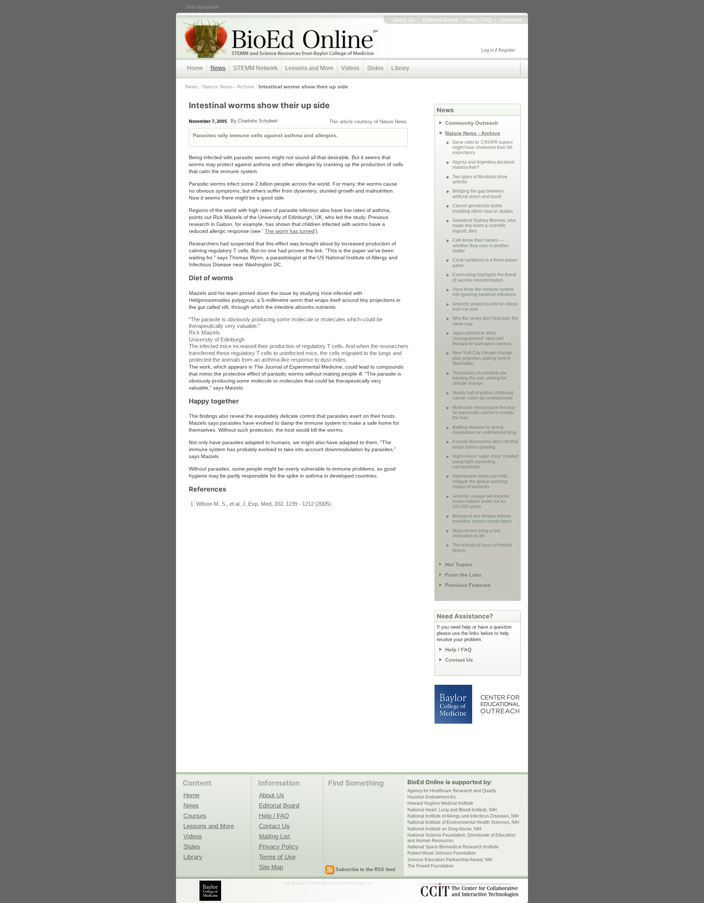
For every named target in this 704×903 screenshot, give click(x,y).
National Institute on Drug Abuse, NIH (444, 828)
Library (400, 68)
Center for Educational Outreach (499, 704)
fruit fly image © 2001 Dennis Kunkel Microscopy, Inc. (329, 883)
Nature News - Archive (228, 86)
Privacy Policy (278, 846)
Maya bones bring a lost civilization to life (476, 533)
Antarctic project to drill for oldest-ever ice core (485, 306)
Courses (194, 815)
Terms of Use (277, 856)
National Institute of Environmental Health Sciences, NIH (463, 822)
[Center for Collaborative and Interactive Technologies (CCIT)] (469, 890)
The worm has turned (290, 231)
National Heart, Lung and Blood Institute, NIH (452, 809)
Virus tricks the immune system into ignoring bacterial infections (484, 292)
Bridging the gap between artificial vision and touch (478, 194)
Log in (487, 50)
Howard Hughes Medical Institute (440, 803)
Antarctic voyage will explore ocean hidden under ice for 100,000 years (480, 501)
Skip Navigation (202, 7)
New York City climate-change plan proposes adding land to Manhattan (482, 358)
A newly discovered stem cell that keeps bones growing (485, 444)
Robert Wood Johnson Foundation (441, 853)
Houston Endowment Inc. (432, 797)
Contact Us (459, 660)
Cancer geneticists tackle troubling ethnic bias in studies (482, 208)
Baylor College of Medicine (453, 704)
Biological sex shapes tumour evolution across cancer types (481, 518)
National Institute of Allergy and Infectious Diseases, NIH (463, 816)
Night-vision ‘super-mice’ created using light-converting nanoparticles (485, 461)
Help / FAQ (478, 20)
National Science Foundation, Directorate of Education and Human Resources (461, 838)
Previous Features (468, 585)
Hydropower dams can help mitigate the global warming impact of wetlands (479, 481)
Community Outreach (471, 123)
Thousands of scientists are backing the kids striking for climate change (479, 378)
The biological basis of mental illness (482, 547)
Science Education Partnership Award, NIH (449, 859)
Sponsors (510, 20)
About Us (404, 20)
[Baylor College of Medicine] (211, 891)
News (217, 68)
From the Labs (463, 575)
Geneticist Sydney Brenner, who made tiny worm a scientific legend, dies (484, 226)
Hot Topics (458, 564)
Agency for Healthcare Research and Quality (451, 790)
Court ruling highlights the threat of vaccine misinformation (484, 277)
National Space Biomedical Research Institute (453, 846)
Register (506, 50)
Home (195, 68)
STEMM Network (255, 68)
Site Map (271, 867)
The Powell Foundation (430, 866)
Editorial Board (440, 20)
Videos (350, 68)
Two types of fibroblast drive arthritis (479, 179)
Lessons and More (309, 68)
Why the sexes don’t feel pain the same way (485, 321)
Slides (375, 68)
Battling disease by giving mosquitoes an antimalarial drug (484, 430)
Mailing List (274, 836)
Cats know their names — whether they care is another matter (480, 245)
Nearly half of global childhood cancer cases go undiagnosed (482, 395)
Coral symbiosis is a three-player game (485, 262)
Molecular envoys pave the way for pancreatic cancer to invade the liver (483, 413)
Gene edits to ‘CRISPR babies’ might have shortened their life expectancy (483, 148)
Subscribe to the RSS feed (365, 869)
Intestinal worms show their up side (303, 86)
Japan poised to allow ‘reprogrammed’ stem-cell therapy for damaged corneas (481, 338)
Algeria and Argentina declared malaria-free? (483, 165)
